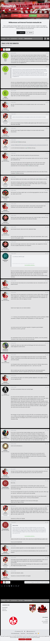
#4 (48, 102)
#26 (48, 506)
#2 (48, 66)
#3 (48, 90)
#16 (48, 280)
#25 (48, 480)
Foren (6, 15)
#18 (48, 343)
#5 (48, 114)
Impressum (4, 609)
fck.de (46, 619)
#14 (48, 241)
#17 (48, 292)
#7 (48, 139)
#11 (48, 203)
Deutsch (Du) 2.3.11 (31, 631)
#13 (48, 227)
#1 (48, 53)
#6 (48, 128)
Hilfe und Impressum (30, 633)
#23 (48, 443)
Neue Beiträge (4, 607)
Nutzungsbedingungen (15, 633)
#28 (48, 545)
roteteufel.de (18, 631)
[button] (9, 16)
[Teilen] (46, 53)
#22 (48, 430)
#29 (48, 557)
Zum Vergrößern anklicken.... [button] (30, 265)
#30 (48, 570)
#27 (48, 522)
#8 (48, 153)
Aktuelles (16, 15)
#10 (48, 190)
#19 (48, 354)
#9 (48, 177)
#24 (48, 469)
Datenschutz (4, 610)
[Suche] (47, 16)
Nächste (7, 49)
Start (36, 633)
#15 (48, 253)
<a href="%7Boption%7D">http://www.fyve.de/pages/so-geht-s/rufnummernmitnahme (28, 144)
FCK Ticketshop (45, 621)
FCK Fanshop (45, 622)
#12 (48, 215)
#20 (48, 375)
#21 (48, 387)
